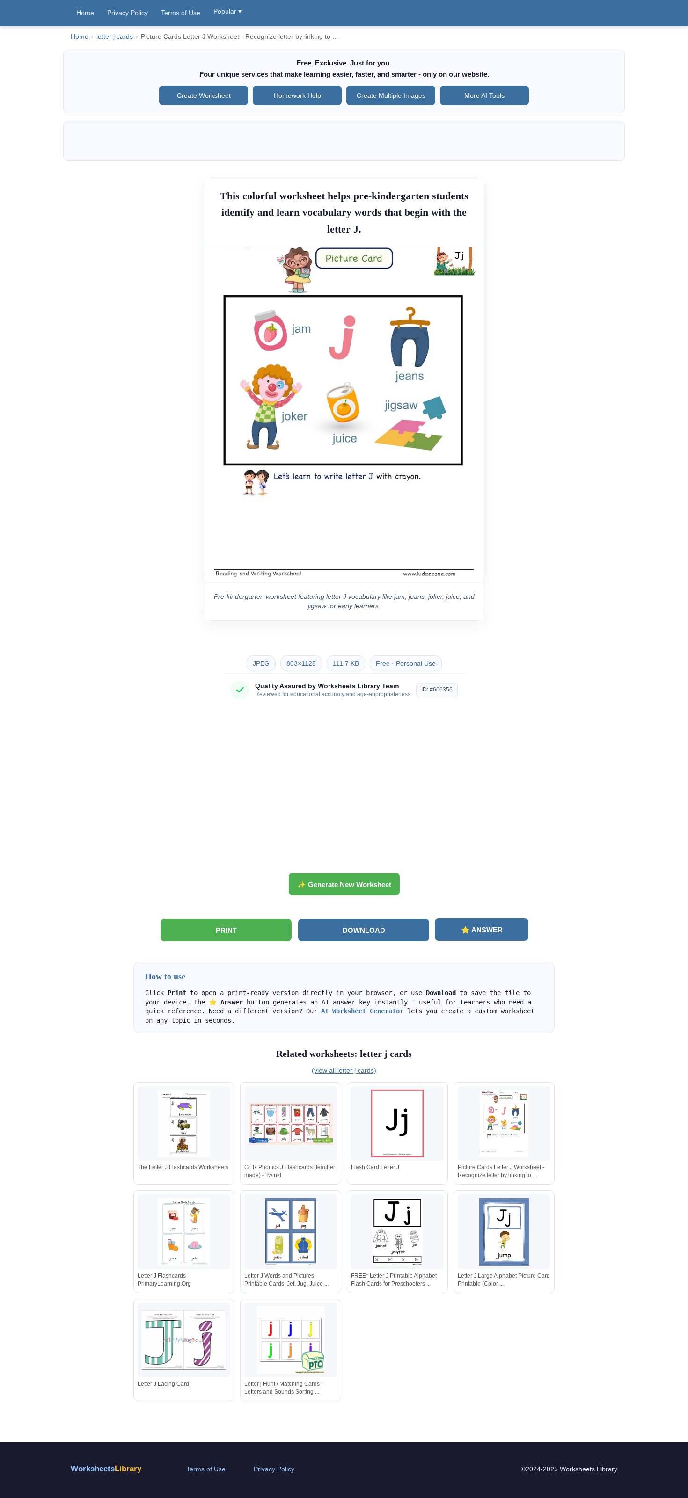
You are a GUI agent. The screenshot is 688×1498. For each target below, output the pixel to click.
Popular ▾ (227, 11)
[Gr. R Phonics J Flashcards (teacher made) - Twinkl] (291, 1123)
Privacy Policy (127, 12)
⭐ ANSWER (482, 930)
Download (364, 930)
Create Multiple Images (391, 95)
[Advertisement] (344, 789)
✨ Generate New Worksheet (344, 884)
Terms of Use (180, 12)
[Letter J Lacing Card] (184, 1340)
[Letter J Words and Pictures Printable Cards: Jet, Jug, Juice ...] (291, 1232)
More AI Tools (484, 95)
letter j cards (114, 36)
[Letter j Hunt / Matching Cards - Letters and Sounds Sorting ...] (291, 1340)
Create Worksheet (204, 95)
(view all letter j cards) (344, 1070)
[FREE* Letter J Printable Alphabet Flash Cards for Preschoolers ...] (397, 1232)
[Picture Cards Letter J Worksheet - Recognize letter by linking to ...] (504, 1123)
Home (85, 12)
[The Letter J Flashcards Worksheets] (184, 1123)
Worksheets (106, 1468)
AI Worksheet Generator (362, 1011)
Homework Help (297, 95)
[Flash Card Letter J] (397, 1123)
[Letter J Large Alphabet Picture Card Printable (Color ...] (504, 1232)
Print (226, 930)
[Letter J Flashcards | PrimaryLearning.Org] (184, 1232)
